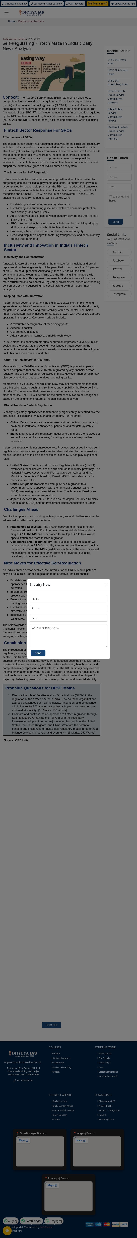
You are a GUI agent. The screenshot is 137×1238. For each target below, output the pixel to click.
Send (38, 653)
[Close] (106, 584)
